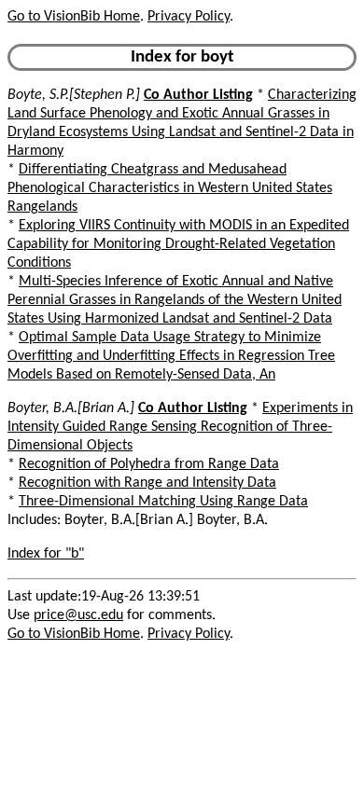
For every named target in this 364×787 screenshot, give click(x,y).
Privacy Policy (188, 16)
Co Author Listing (198, 95)
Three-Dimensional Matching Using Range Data (163, 501)
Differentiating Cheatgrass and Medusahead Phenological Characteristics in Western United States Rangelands (169, 188)
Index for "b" (45, 553)
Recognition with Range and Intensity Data (147, 483)
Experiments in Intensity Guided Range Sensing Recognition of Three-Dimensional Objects (180, 427)
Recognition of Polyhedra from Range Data (149, 464)
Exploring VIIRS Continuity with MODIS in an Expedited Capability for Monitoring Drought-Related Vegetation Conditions (178, 244)
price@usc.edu (78, 615)
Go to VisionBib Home (73, 16)
